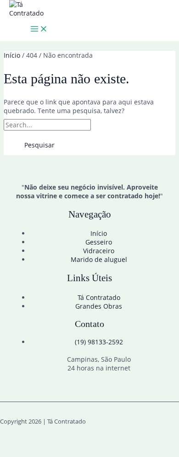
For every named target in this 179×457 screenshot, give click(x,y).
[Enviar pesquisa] (113, 125)
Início (98, 233)
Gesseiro (98, 242)
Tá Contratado (99, 297)
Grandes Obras (98, 306)
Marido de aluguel (99, 259)
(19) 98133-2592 (99, 341)
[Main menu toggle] (39, 29)
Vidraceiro (98, 250)
